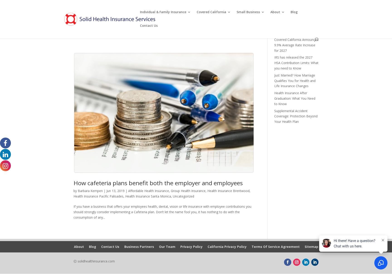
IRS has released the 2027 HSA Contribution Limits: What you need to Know (296, 62)
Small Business (248, 12)
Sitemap (311, 247)
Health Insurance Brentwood (228, 191)
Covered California (211, 12)
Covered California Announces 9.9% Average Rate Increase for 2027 (296, 45)
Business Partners (139, 247)
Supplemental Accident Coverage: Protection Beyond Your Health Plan (296, 116)
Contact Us (149, 26)
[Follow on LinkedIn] (305, 262)
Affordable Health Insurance (148, 191)
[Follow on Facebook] (287, 262)
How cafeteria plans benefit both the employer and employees (158, 183)
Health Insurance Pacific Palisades (98, 196)
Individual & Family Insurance (163, 12)
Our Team (167, 247)
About (275, 12)
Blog (294, 12)
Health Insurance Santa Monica (148, 196)
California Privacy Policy (227, 247)
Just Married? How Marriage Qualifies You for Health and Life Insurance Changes (295, 80)
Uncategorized (183, 196)
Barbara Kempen (90, 191)
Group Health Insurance (188, 191)
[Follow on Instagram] (296, 262)
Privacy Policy (191, 247)
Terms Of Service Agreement (276, 247)
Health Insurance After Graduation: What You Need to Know (294, 98)
